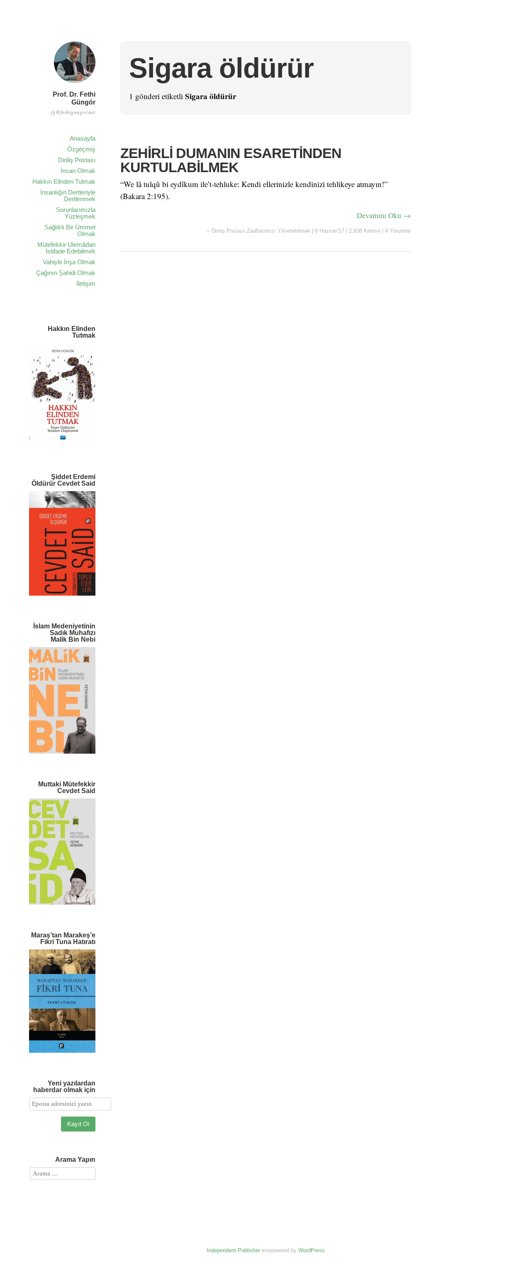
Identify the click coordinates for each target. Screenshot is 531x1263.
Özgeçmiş (81, 149)
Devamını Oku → (384, 215)
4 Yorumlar (398, 231)
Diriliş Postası (76, 159)
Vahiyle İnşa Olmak (69, 261)
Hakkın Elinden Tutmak (63, 181)
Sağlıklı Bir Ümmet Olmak (69, 230)
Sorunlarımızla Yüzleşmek (75, 213)
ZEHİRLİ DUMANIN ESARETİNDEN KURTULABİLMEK (230, 160)
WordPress (311, 1250)
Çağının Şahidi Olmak (65, 272)
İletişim (85, 283)
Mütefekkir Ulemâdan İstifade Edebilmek (66, 248)
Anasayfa (82, 138)
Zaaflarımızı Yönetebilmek (278, 231)
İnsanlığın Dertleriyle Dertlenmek (67, 195)
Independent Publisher (233, 1250)
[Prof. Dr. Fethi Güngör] (74, 84)
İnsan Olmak (78, 170)
